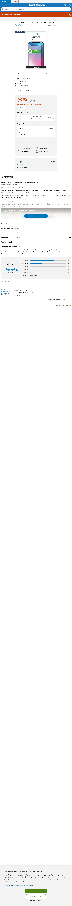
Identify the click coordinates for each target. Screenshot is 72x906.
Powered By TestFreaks (62, 305)
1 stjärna (25, 272)
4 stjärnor (25, 263)
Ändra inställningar (36, 900)
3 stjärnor (25, 266)
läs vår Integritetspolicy (26, 885)
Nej (67, 299)
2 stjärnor (25, 269)
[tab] (5, 1)
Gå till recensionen (22, 167)
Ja (63, 299)
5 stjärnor (25, 260)
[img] (55, 51)
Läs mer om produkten (22, 90)
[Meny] (2, 5)
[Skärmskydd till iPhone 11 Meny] (18, 19)
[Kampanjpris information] (34, 101)
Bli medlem (21, 107)
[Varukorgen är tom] (70, 5)
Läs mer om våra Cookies (11, 885)
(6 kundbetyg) (19, 27)
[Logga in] (65, 5)
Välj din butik (21, 134)
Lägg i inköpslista (52, 73)
